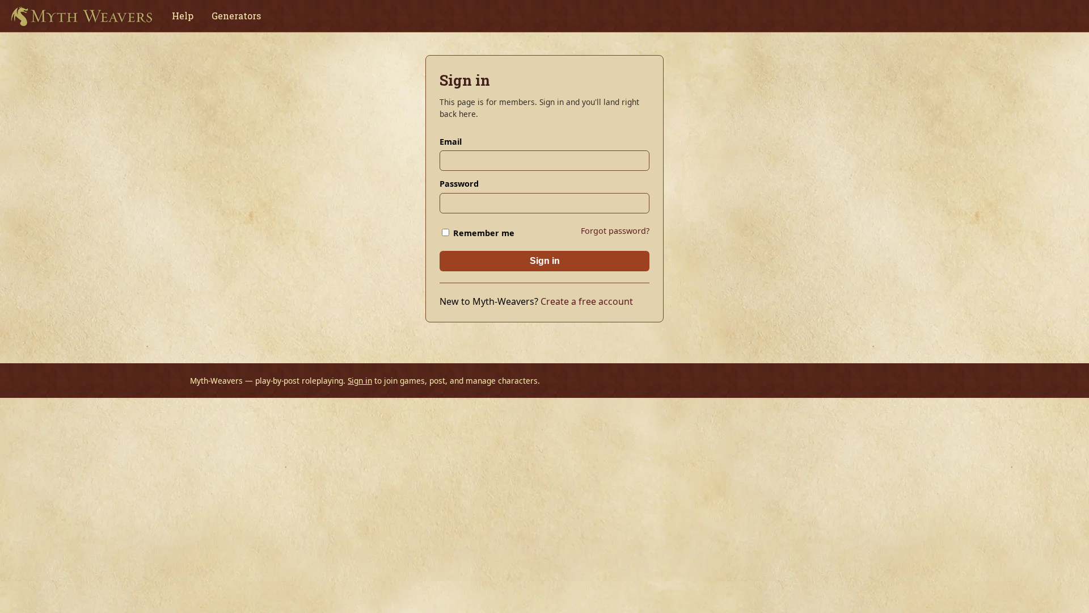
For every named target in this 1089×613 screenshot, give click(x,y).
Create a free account (587, 301)
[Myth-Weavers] (81, 16)
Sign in (545, 261)
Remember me (482, 233)
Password (459, 183)
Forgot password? (615, 230)
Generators (236, 16)
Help (182, 16)
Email (451, 141)
